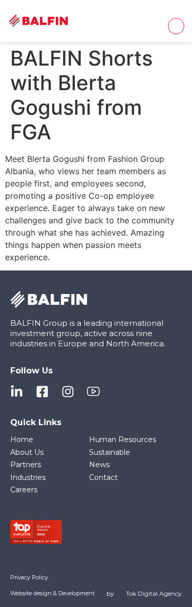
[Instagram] (67, 391)
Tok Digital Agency (154, 593)
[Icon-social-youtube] (93, 391)
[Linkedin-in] (16, 391)
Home (21, 439)
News (99, 464)
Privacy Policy (29, 577)
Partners (25, 464)
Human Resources (122, 439)
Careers (23, 489)
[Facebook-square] (42, 391)
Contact (103, 477)
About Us (27, 452)
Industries (28, 477)
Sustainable (109, 452)
